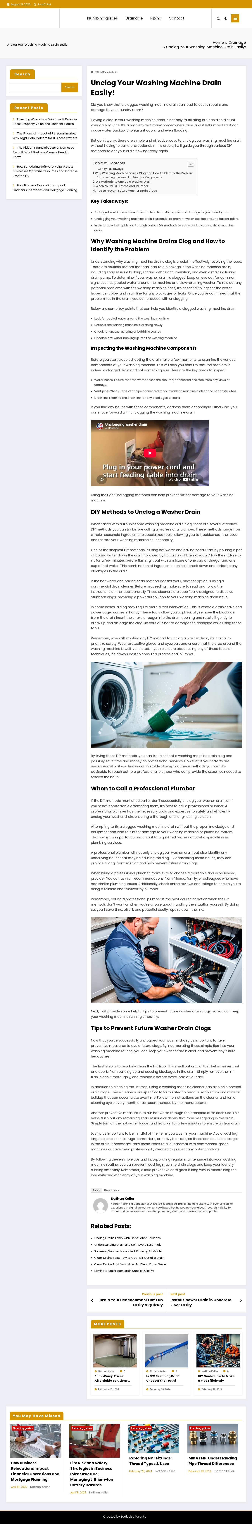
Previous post (152, 1294)
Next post (177, 1294)
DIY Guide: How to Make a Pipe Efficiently (216, 1378)
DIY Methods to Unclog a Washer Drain (123, 182)
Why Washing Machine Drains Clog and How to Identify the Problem (144, 173)
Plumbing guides (102, 18)
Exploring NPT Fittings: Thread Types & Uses (150, 1461)
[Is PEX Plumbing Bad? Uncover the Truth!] (166, 1351)
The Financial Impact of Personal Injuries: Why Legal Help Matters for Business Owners (45, 135)
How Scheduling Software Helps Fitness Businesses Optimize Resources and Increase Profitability (45, 171)
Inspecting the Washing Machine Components (131, 177)
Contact (176, 18)
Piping (155, 18)
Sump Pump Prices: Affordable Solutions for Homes (111, 1378)
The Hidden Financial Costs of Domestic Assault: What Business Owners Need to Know (43, 152)
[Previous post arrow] (92, 1300)
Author (96, 1190)
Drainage (134, 18)
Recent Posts (111, 1190)
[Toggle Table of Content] (189, 164)
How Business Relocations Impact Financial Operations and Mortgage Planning (45, 187)
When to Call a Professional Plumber (122, 186)
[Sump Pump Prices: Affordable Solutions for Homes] (115, 1351)
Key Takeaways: (112, 169)
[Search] (218, 18)
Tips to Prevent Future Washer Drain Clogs (126, 191)
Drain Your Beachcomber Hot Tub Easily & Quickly (131, 1302)
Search (22, 74)
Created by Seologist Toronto (124, 1516)
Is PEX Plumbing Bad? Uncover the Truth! (162, 1378)
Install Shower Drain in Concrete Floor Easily (200, 1302)
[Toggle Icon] (235, 18)
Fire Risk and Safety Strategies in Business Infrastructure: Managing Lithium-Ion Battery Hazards (91, 1474)
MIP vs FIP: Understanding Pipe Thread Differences (213, 1461)
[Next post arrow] (241, 1300)
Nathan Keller (123, 1198)
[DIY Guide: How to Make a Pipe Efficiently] (218, 1351)
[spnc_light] (225, 18)
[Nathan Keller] (100, 1205)
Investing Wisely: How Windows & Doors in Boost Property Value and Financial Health (45, 121)
